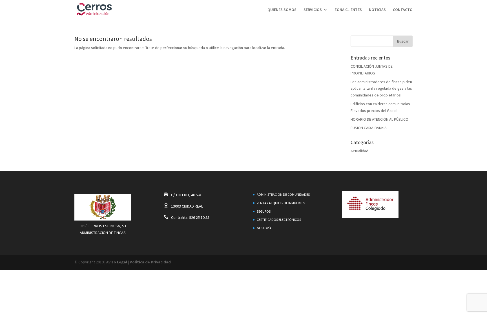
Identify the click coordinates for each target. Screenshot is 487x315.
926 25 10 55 (199, 217)
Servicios (313, 10)
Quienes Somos (281, 10)
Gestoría (264, 228)
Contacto (403, 10)
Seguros (264, 211)
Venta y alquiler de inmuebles (281, 203)
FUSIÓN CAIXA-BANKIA (369, 127)
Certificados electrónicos (279, 219)
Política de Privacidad (150, 262)
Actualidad (359, 150)
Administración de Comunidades (283, 194)
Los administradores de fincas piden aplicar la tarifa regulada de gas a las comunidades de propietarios (381, 88)
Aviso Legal (116, 262)
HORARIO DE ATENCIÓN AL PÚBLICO (379, 119)
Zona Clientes (348, 10)
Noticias (377, 10)
